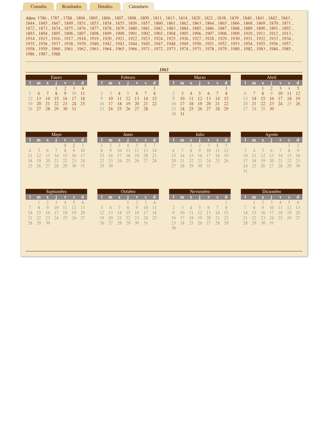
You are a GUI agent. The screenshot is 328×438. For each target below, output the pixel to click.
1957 (286, 43)
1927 (196, 38)
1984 (273, 49)
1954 (247, 43)
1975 (196, 49)
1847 (55, 23)
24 (74, 103)
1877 (94, 28)
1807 (118, 18)
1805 (93, 18)
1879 (119, 28)
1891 (273, 28)
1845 (42, 23)
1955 (260, 43)
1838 (221, 18)
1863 (196, 23)
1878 (106, 28)
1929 (222, 38)
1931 (247, 38)
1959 (42, 49)
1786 (41, 18)
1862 (183, 23)
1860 (158, 23)
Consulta (38, 6)
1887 (222, 28)
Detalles (105, 6)
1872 (30, 28)
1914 (30, 38)
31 (74, 108)
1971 (145, 49)
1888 (235, 28)
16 (65, 98)
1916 (55, 38)
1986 (30, 54)
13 (39, 98)
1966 (132, 49)
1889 (247, 28)
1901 (132, 33)
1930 (235, 38)
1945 (145, 43)
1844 (30, 23)
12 (128, 98)
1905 (183, 33)
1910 (247, 33)
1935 (30, 43)
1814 (182, 18)
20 (39, 103)
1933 (273, 38)
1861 (171, 23)
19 (128, 103)
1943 (119, 43)
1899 (106, 33)
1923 (145, 38)
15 (56, 98)
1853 (94, 23)
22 (56, 103)
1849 (68, 23)
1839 (234, 18)
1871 (286, 23)
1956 (273, 43)
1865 (222, 23)
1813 (170, 18)
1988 (55, 54)
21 (47, 103)
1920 (106, 38)
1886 (209, 28)
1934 (286, 38)
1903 (158, 33)
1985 (286, 49)
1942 (106, 43)
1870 (273, 23)
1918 (81, 38)
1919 (94, 38)
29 (56, 108)
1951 (209, 43)
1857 (145, 23)
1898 (94, 33)
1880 (132, 28)
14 (47, 98)
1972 (158, 49)
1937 (55, 43)
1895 (55, 33)
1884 (183, 28)
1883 (171, 28)
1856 (132, 23)
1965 (119, 49)
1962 (81, 49)
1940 (94, 43)
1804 (80, 18)
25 (82, 103)
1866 (235, 23)
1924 (158, 38)
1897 (81, 33)
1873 (42, 28)
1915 (42, 38)
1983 (260, 49)
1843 (285, 18)
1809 (144, 18)
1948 (171, 43)
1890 (260, 28)
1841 (259, 18)
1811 (157, 18)
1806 (106, 18)
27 (39, 108)
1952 (222, 43)
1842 (272, 18)
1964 (106, 49)
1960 (55, 49)
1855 (119, 23)
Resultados (71, 6)
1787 (54, 18)
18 (82, 98)
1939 (81, 43)
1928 (209, 38)
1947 (158, 43)
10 (110, 98)
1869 (260, 23)
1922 (132, 38)
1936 (42, 43)
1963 (94, 49)
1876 (81, 28)
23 (65, 103)
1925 (171, 38)
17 (74, 98)
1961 (68, 49)
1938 (68, 43)
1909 (235, 33)
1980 (235, 49)
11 (82, 93)
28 (47, 108)
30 (65, 108)
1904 (171, 33)
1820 (195, 18)
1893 (30, 33)
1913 (286, 33)
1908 (222, 33)
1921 (119, 38)
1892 (286, 28)
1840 (246, 18)
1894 (42, 33)
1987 (42, 54)
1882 (158, 28)
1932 (260, 38)
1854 (106, 23)
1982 (247, 49)
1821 (208, 18)
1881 (145, 28)
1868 (247, 23)
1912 (273, 33)
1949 (183, 43)
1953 (235, 43)
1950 (196, 43)
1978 (209, 49)
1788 (67, 18)
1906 (196, 33)
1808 (131, 18)
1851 (81, 23)
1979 (222, 49)
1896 (68, 33)
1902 (145, 33)
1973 (171, 49)
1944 (132, 43)
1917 (68, 38)
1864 (209, 23)
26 (128, 108)
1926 (183, 38)
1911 (260, 33)
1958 (30, 49)
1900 (119, 33)
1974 (183, 49)
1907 (209, 33)
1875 (68, 28)
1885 (196, 28)
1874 (55, 28)
